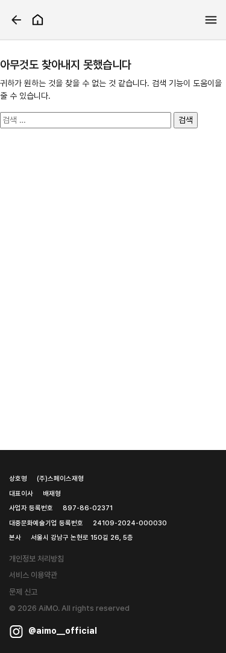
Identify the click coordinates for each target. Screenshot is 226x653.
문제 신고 (23, 591)
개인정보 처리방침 (36, 558)
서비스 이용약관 (33, 575)
